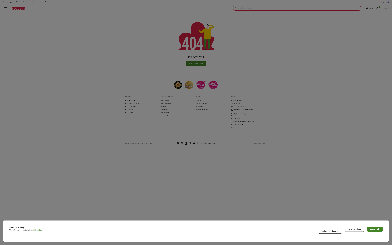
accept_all (375, 229)
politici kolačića (36, 230)
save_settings (354, 229)
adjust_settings (329, 231)
